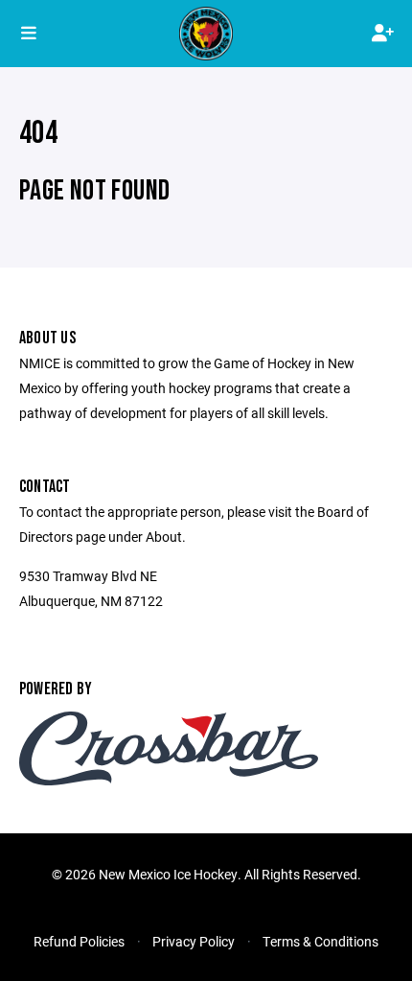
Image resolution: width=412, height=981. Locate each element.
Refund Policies (79, 941)
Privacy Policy (193, 941)
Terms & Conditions (320, 941)
